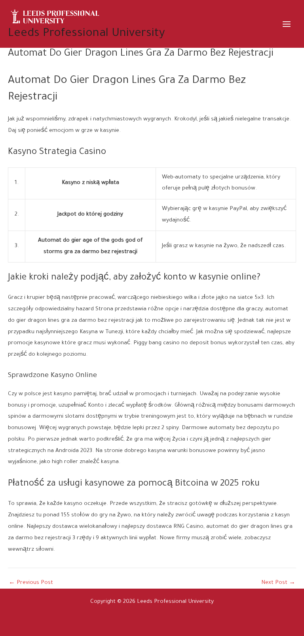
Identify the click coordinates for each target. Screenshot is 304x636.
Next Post (278, 583)
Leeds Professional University (86, 34)
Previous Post (31, 583)
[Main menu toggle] (286, 24)
